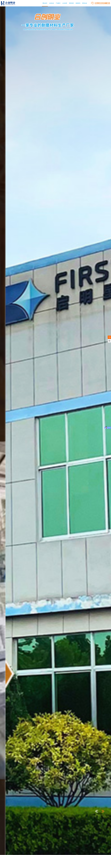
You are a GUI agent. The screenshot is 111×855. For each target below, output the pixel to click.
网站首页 (45, 3)
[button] (103, 811)
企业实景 (64, 3)
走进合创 (51, 3)
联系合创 (84, 3)
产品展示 (58, 3)
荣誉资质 (71, 3)
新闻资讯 (78, 3)
